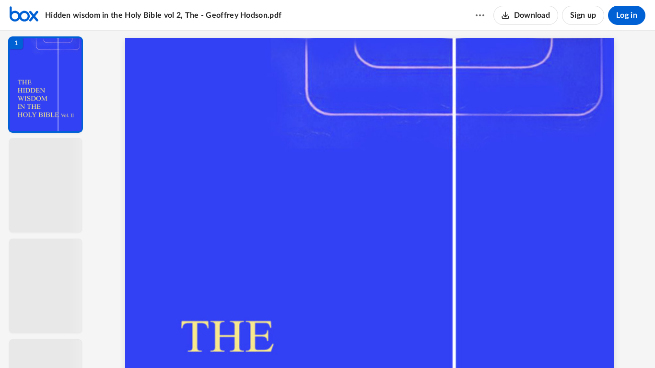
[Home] (24, 15)
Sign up (583, 15)
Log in (626, 15)
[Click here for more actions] (480, 15)
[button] (46, 84)
